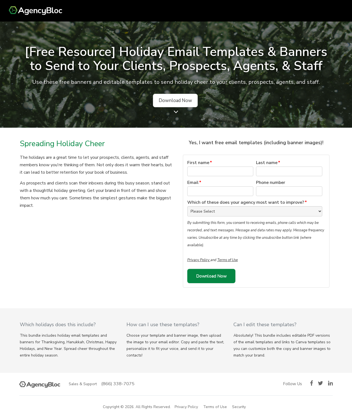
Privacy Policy (198, 260)
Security (239, 406)
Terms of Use (227, 260)
